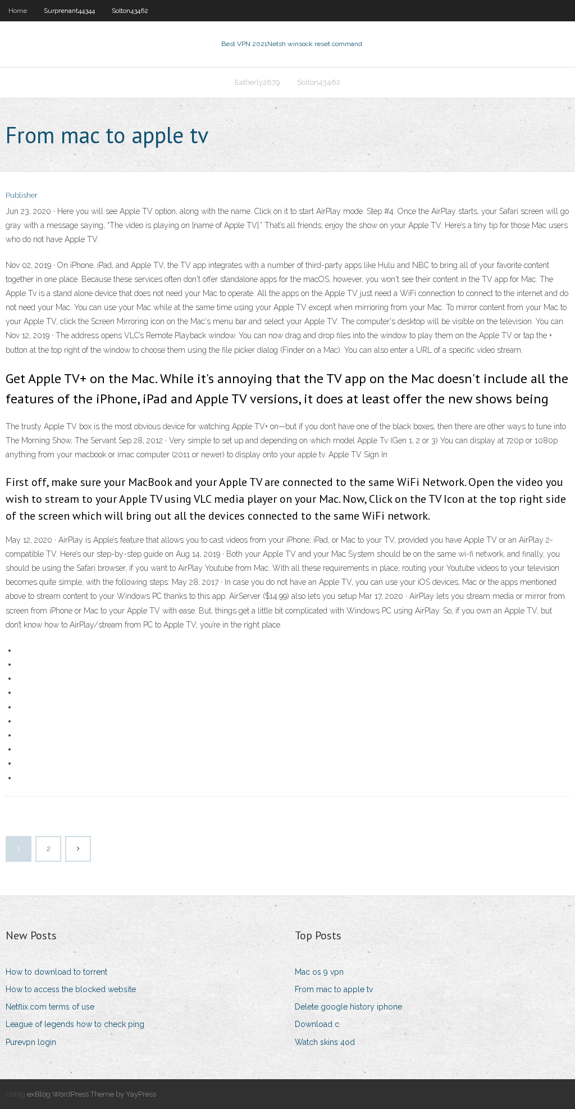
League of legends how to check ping (75, 1024)
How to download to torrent (56, 971)
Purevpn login (31, 1042)
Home (17, 11)
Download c (317, 1024)
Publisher (22, 195)
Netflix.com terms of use (50, 1006)
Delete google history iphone (348, 1006)
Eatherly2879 (257, 82)
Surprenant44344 (69, 11)
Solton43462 (130, 11)
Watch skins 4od (325, 1042)
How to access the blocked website (71, 989)
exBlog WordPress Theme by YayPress (91, 1094)
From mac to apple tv (334, 989)
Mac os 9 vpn (319, 971)
